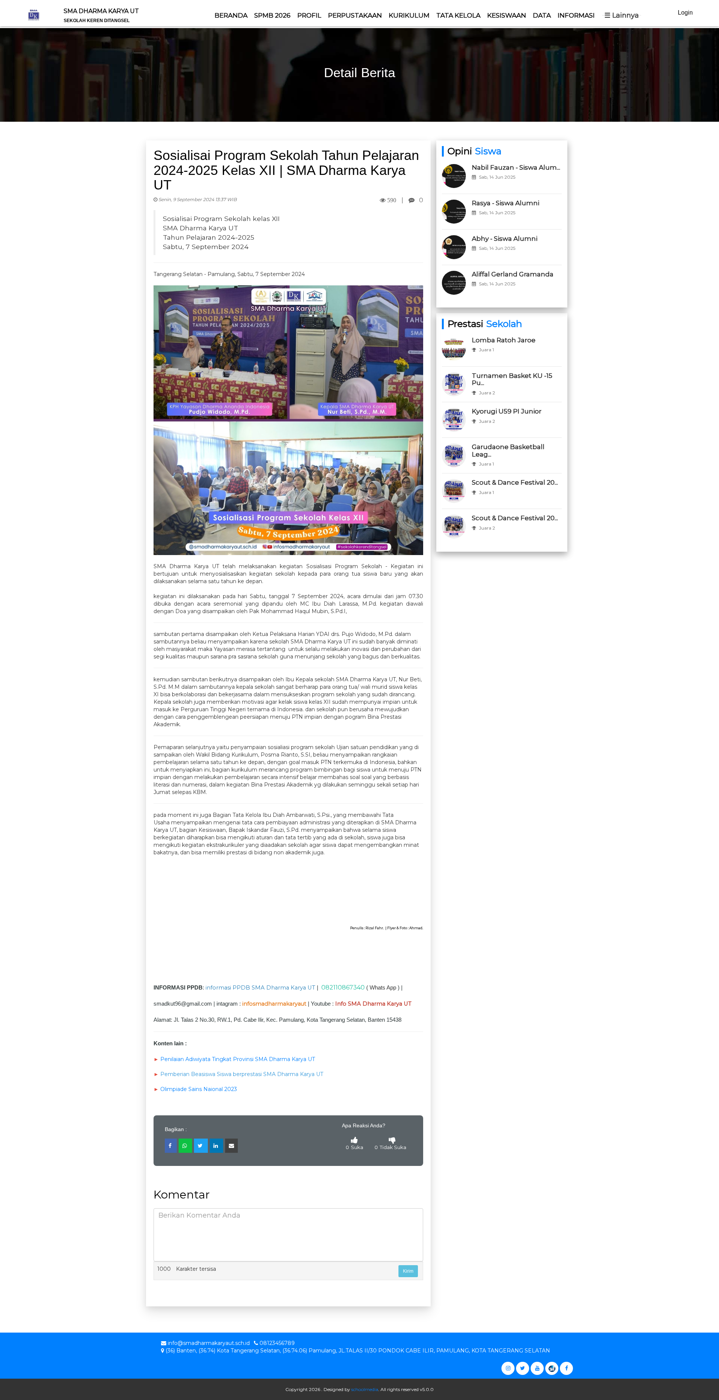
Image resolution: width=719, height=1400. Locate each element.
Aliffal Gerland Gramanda (512, 274)
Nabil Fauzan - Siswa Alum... (516, 167)
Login (685, 12)
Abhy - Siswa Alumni (504, 238)
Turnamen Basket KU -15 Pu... (512, 379)
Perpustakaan (355, 15)
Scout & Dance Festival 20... (515, 482)
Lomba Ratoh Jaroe (504, 340)
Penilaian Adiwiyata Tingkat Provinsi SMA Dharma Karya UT (237, 1059)
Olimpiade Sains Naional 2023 (198, 1089)
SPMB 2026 (272, 15)
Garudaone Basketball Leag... (508, 450)
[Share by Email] (231, 1146)
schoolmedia (364, 1389)
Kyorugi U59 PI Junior (506, 411)
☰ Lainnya (621, 15)
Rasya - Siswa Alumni (505, 203)
